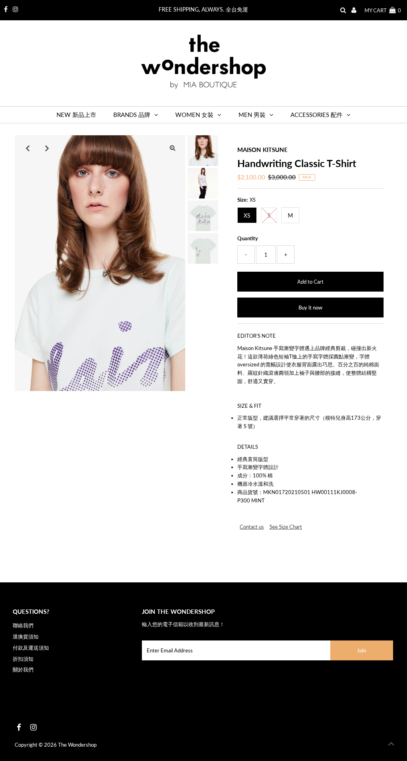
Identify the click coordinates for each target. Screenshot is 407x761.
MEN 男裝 (252, 114)
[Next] (47, 148)
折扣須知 (23, 659)
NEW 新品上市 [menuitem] (76, 114)
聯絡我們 (23, 625)
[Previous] (27, 148)
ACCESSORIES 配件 (317, 114)
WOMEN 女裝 (194, 114)
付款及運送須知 (31, 647)
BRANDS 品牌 (131, 114)
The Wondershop (77, 745)
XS (247, 215)
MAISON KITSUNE (262, 149)
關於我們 (23, 669)
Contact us (252, 527)
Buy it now (310, 307)
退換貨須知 (26, 636)
